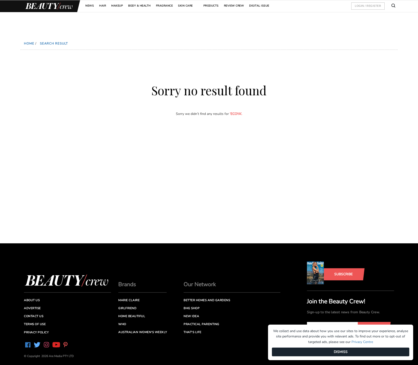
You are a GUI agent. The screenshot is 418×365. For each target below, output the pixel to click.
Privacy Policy (36, 332)
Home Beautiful (131, 316)
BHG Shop (192, 308)
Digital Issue (259, 5)
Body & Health (139, 5)
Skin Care (185, 5)
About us (32, 300)
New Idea (191, 316)
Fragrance (164, 5)
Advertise (32, 308)
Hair (102, 5)
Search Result (54, 43)
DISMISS (341, 352)
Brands (127, 284)
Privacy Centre (362, 342)
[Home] (48, 6)
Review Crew (234, 5)
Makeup (117, 5)
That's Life (193, 332)
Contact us (33, 316)
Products (211, 5)
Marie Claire (129, 300)
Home (29, 43)
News (89, 5)
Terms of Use (35, 324)
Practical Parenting (201, 324)
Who (122, 324)
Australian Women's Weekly (142, 332)
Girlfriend (127, 308)
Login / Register (368, 5)
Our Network (200, 284)
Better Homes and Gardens (207, 300)
